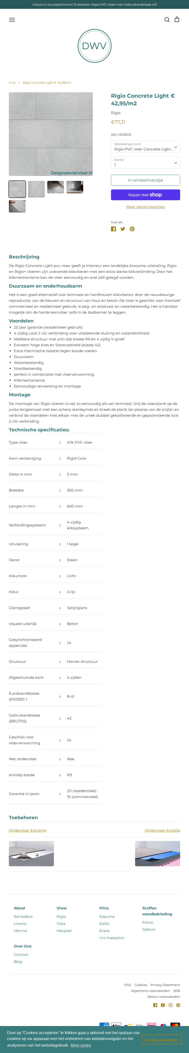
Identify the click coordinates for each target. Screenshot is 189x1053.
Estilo (104, 923)
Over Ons (23, 946)
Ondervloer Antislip (162, 830)
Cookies (141, 985)
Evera (104, 930)
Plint (104, 908)
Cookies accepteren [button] (162, 1039)
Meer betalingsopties (145, 206)
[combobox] (145, 147)
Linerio (20, 923)
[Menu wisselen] (12, 19)
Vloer (62, 908)
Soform (149, 929)
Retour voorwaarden (163, 997)
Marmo (20, 930)
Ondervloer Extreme (27, 830)
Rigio (115, 112)
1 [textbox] (115, 164)
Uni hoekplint (111, 937)
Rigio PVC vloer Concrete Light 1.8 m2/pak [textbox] (147, 149)
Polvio (147, 922)
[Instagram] (169, 1004)
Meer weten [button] (81, 1045)
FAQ (127, 985)
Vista (61, 923)
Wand (19, 908)
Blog (18, 961)
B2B (176, 991)
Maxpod (64, 930)
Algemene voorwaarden (150, 991)
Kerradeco (23, 916)
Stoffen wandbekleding (157, 911)
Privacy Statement (165, 985)
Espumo (107, 916)
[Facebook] (153, 1004)
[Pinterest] (176, 1004)
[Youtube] (161, 1004)
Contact (21, 954)
